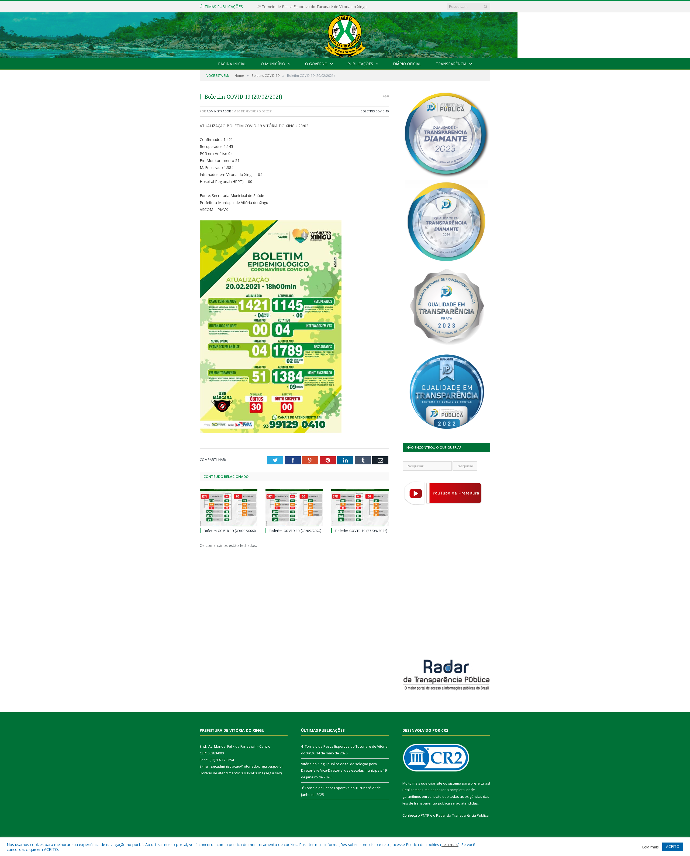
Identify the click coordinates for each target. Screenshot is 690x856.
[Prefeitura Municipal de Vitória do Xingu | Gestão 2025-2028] (345, 34)
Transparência (451, 63)
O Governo (316, 63)
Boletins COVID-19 (375, 111)
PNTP (425, 815)
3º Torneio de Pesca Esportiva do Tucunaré (336, 787)
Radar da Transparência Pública (462, 815)
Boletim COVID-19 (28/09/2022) (295, 530)
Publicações (360, 63)
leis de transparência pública (426, 803)
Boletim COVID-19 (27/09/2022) (361, 530)
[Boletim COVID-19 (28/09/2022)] (294, 507)
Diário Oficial (407, 63)
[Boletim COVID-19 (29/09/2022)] (228, 507)
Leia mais (449, 844)
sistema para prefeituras (468, 783)
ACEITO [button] (672, 846)
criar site (435, 783)
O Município (273, 63)
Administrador (219, 111)
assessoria (439, 789)
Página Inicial (232, 63)
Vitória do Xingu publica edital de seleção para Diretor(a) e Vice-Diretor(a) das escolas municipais (319, 6)
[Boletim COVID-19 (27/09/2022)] (360, 507)
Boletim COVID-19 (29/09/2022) (229, 530)
